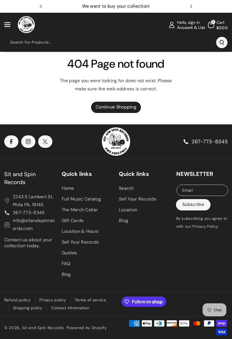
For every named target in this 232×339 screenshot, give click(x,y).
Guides (69, 253)
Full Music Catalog (81, 199)
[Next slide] (191, 6)
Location (128, 210)
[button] (10, 24)
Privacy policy (52, 299)
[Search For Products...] (221, 42)
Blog (66, 274)
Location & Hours (80, 231)
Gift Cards (73, 220)
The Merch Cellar (80, 210)
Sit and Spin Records (20, 178)
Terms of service (90, 299)
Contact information (70, 307)
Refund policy (17, 299)
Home (68, 188)
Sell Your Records (80, 242)
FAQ (66, 263)
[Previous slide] (41, 6)
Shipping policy (27, 307)
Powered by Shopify (86, 327)
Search (126, 188)
